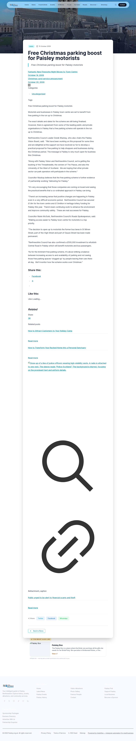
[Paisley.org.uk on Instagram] (14, 701)
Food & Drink (43, 5)
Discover (93, 5)
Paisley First (109, 688)
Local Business (110, 694)
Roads (85, 5)
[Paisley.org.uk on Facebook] (4, 701)
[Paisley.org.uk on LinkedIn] (28, 701)
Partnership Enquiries (10, 722)
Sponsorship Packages (11, 713)
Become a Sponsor (111, 697)
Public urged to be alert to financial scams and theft (51, 598)
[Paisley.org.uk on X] (9, 701)
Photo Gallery (75, 691)
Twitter (40, 618)
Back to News (38, 631)
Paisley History (42, 697)
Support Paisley (110, 691)
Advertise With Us (9, 719)
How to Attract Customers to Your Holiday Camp (50, 331)
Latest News (41, 691)
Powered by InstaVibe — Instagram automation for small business (110, 733)
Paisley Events (42, 694)
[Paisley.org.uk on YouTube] (23, 701)
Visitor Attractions (77, 688)
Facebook (51, 618)
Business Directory (9, 716)
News (34, 5)
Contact (122, 5)
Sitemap (82, 733)
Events (52, 5)
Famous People (76, 694)
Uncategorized (38, 94)
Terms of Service (60, 733)
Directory (104, 5)
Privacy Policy (46, 733)
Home (27, 5)
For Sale (77, 5)
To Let (69, 5)
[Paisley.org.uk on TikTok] (18, 701)
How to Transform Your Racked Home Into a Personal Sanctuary (57, 348)
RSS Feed (73, 733)
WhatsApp (63, 618)
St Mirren (61, 5)
